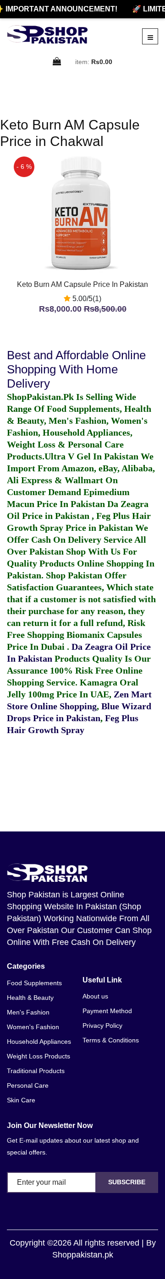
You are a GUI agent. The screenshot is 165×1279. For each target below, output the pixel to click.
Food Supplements (34, 983)
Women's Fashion (33, 1027)
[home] (47, 34)
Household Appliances (39, 1041)
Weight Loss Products (38, 1056)
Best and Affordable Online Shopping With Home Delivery (76, 369)
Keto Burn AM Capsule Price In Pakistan (82, 284)
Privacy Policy (102, 1025)
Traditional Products (36, 1070)
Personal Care (28, 1085)
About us (95, 996)
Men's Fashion (28, 1012)
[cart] (57, 62)
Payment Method (107, 1011)
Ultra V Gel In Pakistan (91, 456)
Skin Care (21, 1100)
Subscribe (126, 1182)
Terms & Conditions (110, 1040)
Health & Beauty (30, 997)
